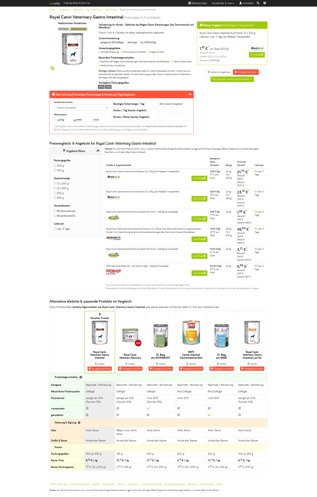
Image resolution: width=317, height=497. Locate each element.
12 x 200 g (63, 183)
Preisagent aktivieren (247, 72)
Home (52, 9)
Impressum (133, 484)
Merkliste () (199, 3)
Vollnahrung (110, 9)
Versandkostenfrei (66, 215)
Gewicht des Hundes (63, 102)
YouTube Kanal (206, 484)
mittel (79, 120)
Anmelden (247, 3)
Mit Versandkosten (66, 211)
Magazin (96, 484)
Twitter (219, 484)
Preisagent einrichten (101, 368)
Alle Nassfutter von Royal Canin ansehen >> (232, 79)
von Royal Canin (94, 9)
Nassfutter (78, 9)
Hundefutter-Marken (80, 484)
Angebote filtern (75, 151)
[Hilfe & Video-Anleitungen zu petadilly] (264, 3)
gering (61, 120)
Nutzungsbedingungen (174, 484)
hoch (96, 120)
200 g (60, 165)
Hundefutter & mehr (222, 3)
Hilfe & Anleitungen (59, 484)
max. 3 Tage (63, 228)
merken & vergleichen (220, 72)
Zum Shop (256, 55)
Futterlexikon (109, 484)
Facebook (192, 484)
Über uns (121, 484)
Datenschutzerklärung (151, 484)
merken (101, 364)
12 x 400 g (63, 188)
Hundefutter (64, 9)
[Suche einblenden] (258, 3)
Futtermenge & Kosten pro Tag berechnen (95, 94)
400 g (60, 170)
